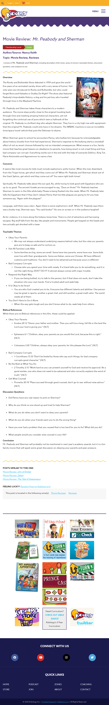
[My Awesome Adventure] (27, 577)
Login (10, 3)
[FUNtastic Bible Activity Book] (27, 550)
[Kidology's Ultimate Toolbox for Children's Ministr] (82, 550)
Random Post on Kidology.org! (35, 486)
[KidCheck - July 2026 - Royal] (82, 529)
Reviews (73, 493)
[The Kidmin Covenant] (54, 529)
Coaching (86, 684)
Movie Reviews (58, 493)
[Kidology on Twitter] (82, 617)
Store (6, 689)
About (58, 689)
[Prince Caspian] (54, 583)
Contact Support (49, 701)
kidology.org (63, 701)
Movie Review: (17, 471)
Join (17, 3)
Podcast (33, 684)
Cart (28, 3)
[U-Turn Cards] (82, 571)
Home (6, 684)
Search (3, 3)
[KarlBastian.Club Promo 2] (27, 529)
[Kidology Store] (27, 617)
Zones (58, 684)
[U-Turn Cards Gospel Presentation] (54, 550)
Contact (85, 689)
